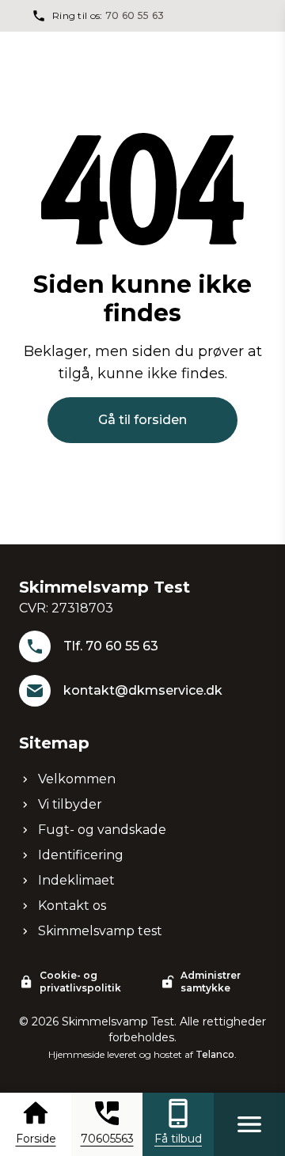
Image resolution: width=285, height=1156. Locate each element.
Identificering (81, 854)
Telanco (215, 1054)
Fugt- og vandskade (102, 829)
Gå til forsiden (142, 419)
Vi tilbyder (70, 804)
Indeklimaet (76, 880)
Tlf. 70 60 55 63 (110, 646)
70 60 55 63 (134, 15)
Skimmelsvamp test (100, 930)
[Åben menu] (249, 1124)
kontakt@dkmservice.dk (142, 690)
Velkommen (77, 778)
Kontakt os (72, 905)
